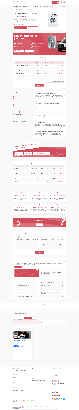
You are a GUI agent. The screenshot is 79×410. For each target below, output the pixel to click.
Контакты (56, 6)
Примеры (14, 377)
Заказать (60, 65)
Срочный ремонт (24, 6)
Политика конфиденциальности (39, 404)
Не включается (33, 176)
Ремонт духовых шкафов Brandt (37, 374)
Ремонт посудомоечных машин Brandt (38, 376)
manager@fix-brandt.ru (55, 381)
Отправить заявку (29, 50)
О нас (32, 6)
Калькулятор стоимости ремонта (18, 390)
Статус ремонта (63, 6)
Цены (28, 6)
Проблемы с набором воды (35, 181)
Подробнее (21, 199)
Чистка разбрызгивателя (20, 70)
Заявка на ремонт (51, 6)
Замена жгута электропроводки (21, 78)
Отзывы (35, 6)
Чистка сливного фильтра (20, 73)
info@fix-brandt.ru (55, 378)
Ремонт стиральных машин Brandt (37, 371)
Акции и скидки (46, 6)
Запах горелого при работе (35, 178)
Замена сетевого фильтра (20, 76)
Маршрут (17, 346)
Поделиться (52, 399)
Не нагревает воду (33, 173)
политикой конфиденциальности (26, 155)
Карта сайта (15, 396)
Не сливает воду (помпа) (34, 168)
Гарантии (41, 6)
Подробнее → (60, 168)
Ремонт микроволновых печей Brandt (38, 380)
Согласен (54, 407)
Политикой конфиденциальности (32, 319)
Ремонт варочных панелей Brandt (37, 378)
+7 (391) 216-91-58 (38, 2)
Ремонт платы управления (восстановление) (23, 65)
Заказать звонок (39, 224)
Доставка (38, 6)
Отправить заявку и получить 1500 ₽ (41, 153)
